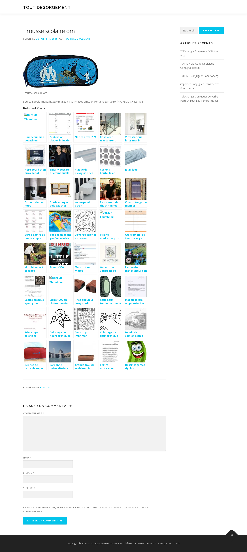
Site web (29, 488)
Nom (27, 457)
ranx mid (46, 387)
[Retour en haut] (231, 535)
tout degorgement (47, 7)
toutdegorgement (77, 38)
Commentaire (34, 413)
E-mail (28, 472)
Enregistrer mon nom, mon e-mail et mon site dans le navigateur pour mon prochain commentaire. (86, 509)
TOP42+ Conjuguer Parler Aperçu (199, 76)
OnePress (118, 543)
